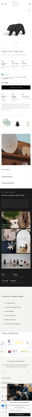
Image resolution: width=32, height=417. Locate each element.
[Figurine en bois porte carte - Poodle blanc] (6, 122)
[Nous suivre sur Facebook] (3, 396)
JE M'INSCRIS (19, 414)
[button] (16, 149)
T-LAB (3, 48)
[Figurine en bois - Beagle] (18, 122)
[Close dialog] (30, 386)
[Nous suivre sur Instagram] (7, 396)
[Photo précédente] (11, 43)
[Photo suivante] (21, 43)
